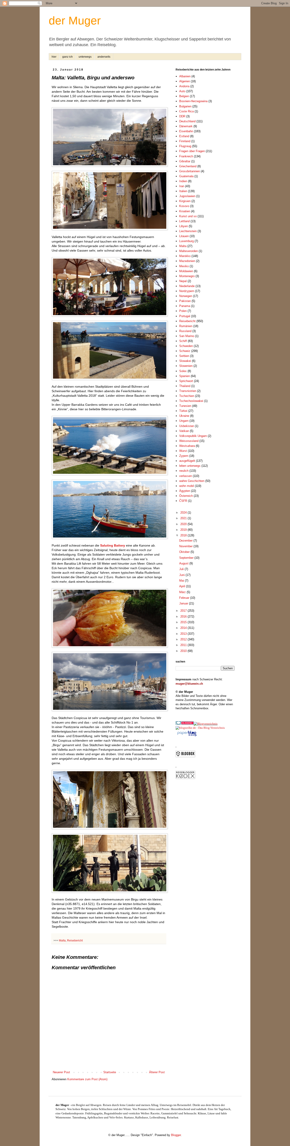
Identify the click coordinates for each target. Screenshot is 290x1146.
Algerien (184, 81)
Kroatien (184, 211)
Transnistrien (187, 391)
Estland (184, 136)
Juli (182, 569)
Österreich (186, 496)
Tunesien (185, 406)
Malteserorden (188, 251)
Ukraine (184, 415)
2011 (184, 645)
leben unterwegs (190, 465)
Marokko (185, 256)
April (182, 586)
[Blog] (206, 723)
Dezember (186, 540)
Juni (182, 575)
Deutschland (187, 121)
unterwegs (85, 56)
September (186, 557)
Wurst (183, 451)
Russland (185, 331)
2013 (184, 633)
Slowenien (186, 366)
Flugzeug (185, 146)
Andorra (184, 86)
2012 (184, 639)
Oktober (185, 552)
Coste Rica (186, 111)
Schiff (183, 341)
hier (54, 56)
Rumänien (185, 326)
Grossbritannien (189, 171)
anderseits (103, 56)
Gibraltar (184, 161)
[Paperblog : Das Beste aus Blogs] (187, 736)
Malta (62, 940)
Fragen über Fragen (192, 151)
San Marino (186, 336)
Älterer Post (157, 1072)
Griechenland (187, 166)
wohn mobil (186, 486)
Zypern (183, 455)
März (183, 592)
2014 (184, 628)
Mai (182, 580)
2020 (184, 524)
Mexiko (184, 266)
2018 (184, 535)
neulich (183, 470)
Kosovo (184, 206)
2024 (184, 512)
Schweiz (184, 351)
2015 (184, 622)
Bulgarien (185, 106)
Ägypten (184, 491)
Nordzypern (186, 291)
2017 (184, 610)
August (184, 563)
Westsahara (187, 446)
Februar (184, 597)
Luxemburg (186, 241)
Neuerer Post (61, 1072)
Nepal (183, 281)
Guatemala (186, 176)
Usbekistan (186, 426)
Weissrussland (188, 441)
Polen (183, 311)
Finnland (184, 141)
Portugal (184, 316)
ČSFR (183, 500)
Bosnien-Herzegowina (193, 101)
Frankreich (186, 156)
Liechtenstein (188, 231)
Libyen (183, 226)
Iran (181, 186)
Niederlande (187, 286)
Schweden (186, 346)
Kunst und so (188, 216)
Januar (184, 603)
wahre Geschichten (191, 481)
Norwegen (185, 296)
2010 (184, 651)
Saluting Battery (112, 545)
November (186, 546)
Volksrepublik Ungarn (193, 436)
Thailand (184, 386)
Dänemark (186, 126)
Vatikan (184, 431)
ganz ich (67, 56)
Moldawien (186, 271)
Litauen (184, 236)
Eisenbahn (186, 131)
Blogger (176, 1135)
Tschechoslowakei (191, 401)
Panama (184, 306)
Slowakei (185, 361)
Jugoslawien (187, 196)
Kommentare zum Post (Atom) (87, 1079)
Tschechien (186, 396)
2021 (184, 518)
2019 (184, 529)
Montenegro (187, 276)
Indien (183, 181)
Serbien (184, 356)
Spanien (184, 376)
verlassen (185, 476)
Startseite (109, 1072)
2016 (184, 616)
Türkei (183, 411)
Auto (182, 91)
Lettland (184, 221)
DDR (182, 116)
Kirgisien (185, 201)
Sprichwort (186, 381)
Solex (183, 371)
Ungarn (183, 420)
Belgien (184, 96)
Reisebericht (75, 940)
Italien (183, 191)
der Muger (75, 20)
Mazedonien (187, 261)
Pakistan (185, 301)
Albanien (185, 76)
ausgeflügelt (187, 460)
